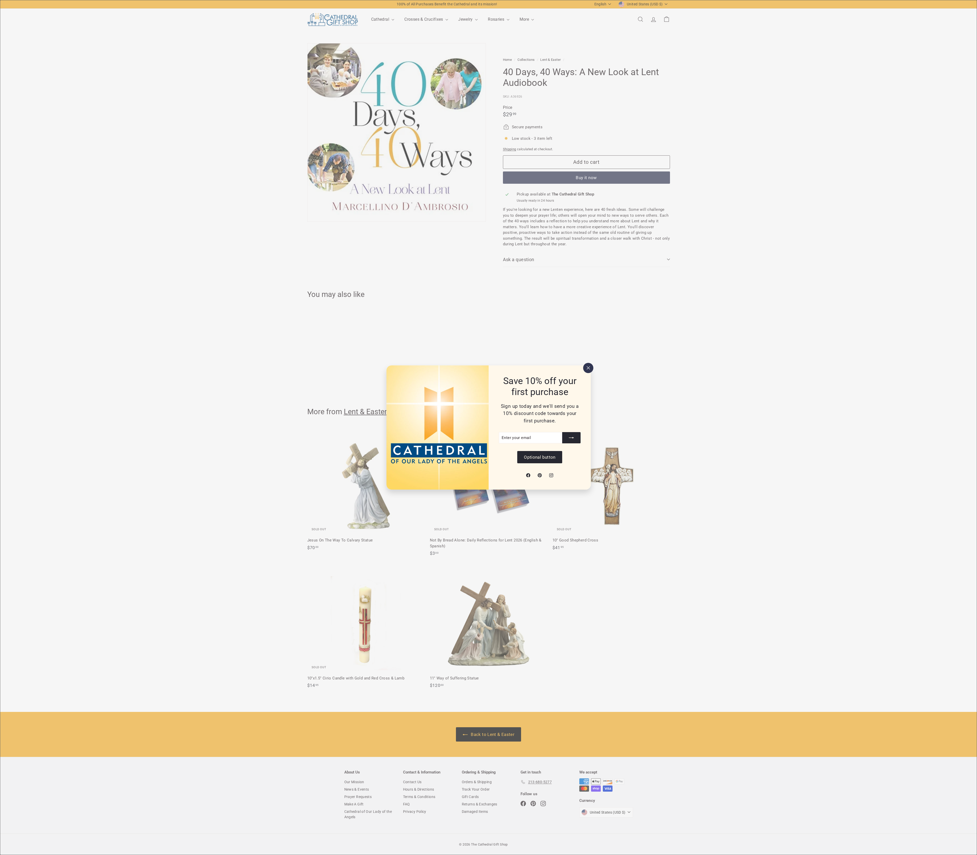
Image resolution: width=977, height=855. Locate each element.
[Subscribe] (571, 437)
